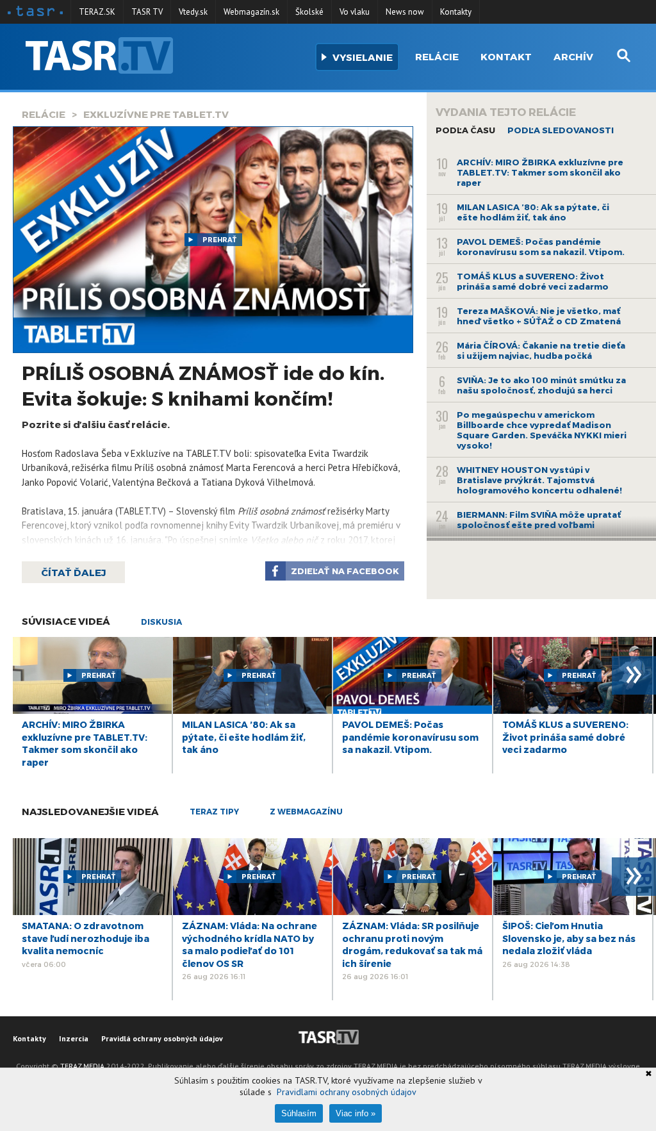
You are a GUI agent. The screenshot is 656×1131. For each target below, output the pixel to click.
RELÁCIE (43, 114)
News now (405, 11)
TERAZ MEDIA (82, 1066)
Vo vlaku (355, 11)
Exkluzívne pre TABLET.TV (156, 114)
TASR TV (147, 11)
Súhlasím (298, 1113)
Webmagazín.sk (251, 11)
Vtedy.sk (193, 11)
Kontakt (506, 56)
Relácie (437, 56)
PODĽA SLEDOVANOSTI (560, 130)
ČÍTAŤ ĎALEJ (73, 572)
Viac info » (355, 1113)
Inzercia (73, 1038)
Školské (309, 11)
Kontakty (456, 11)
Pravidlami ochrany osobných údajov (346, 1092)
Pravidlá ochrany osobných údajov (162, 1038)
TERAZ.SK (97, 11)
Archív (573, 56)
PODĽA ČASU (465, 130)
